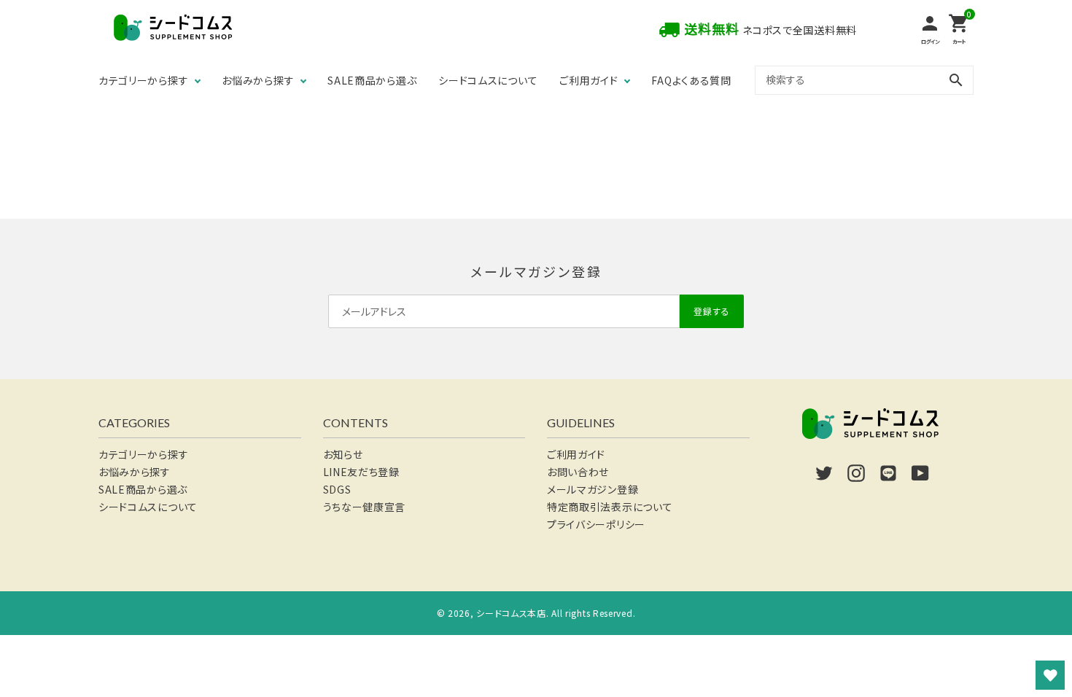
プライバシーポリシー (596, 524)
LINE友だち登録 (361, 471)
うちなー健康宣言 (364, 506)
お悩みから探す (258, 80)
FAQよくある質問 (691, 80)
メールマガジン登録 (592, 489)
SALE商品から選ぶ (371, 80)
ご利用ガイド (588, 80)
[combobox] (864, 79)
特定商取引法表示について (609, 506)
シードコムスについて (487, 80)
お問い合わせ (578, 471)
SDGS (337, 489)
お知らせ (343, 454)
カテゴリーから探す (143, 80)
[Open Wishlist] (1050, 675)
